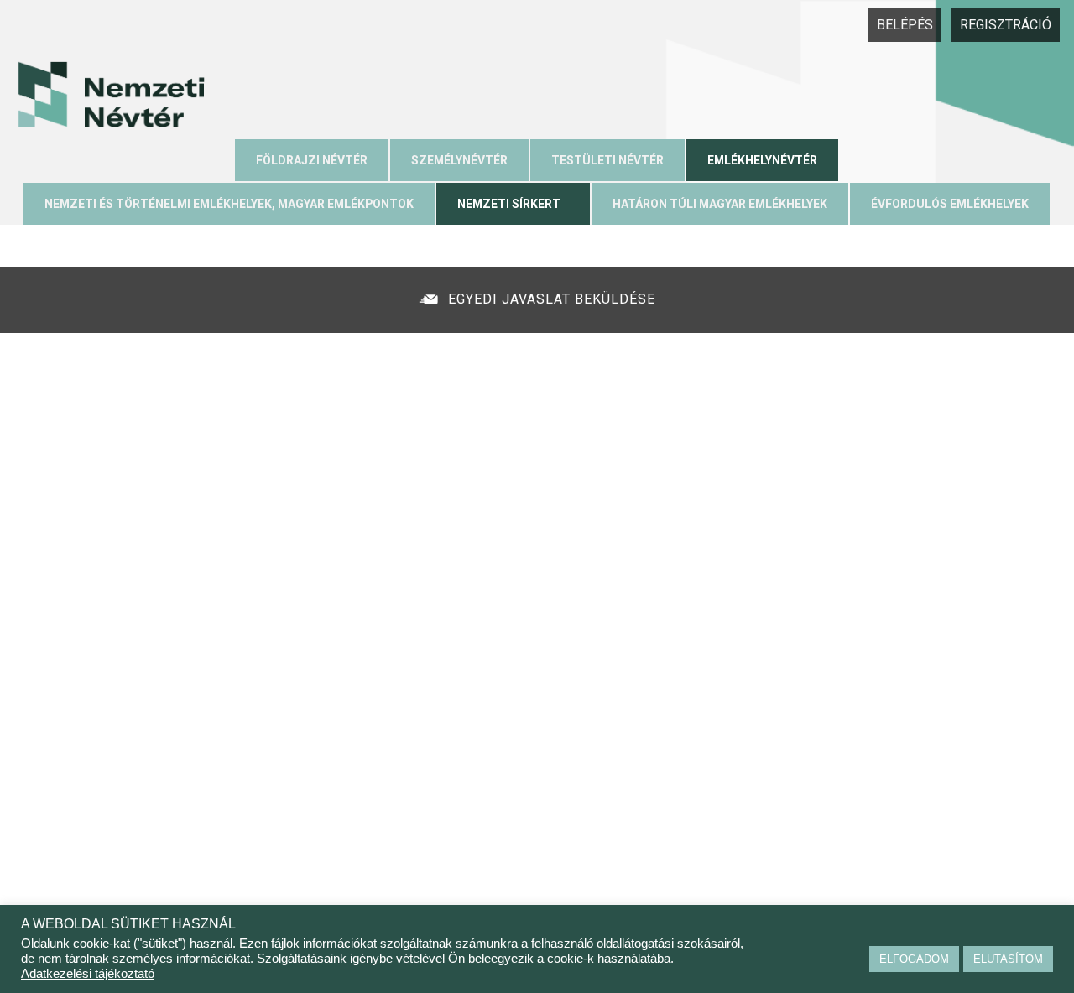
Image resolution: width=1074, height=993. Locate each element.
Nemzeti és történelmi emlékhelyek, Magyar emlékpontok (229, 204)
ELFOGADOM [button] (914, 959)
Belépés (905, 25)
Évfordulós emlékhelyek (950, 204)
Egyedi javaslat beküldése (551, 299)
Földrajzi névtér (312, 160)
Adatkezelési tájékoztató (87, 973)
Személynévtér (459, 160)
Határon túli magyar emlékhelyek (720, 204)
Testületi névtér (607, 160)
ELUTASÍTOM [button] (1008, 959)
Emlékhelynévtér (762, 160)
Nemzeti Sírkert (508, 204)
